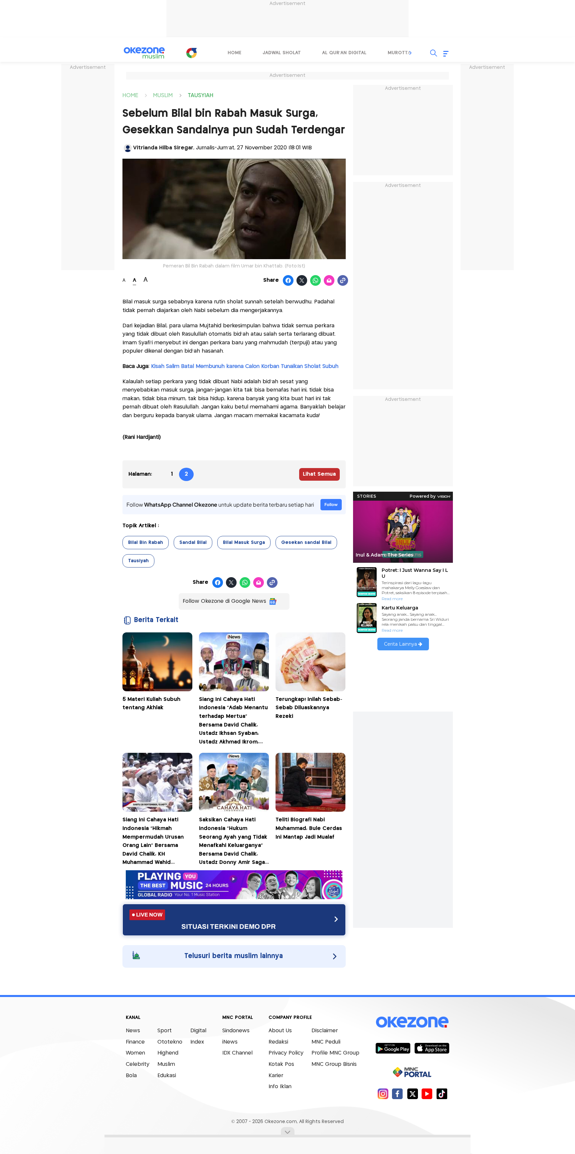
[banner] (234, 897)
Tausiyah (138, 561)
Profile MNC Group (335, 1053)
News (133, 1030)
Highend (167, 1053)
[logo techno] (144, 53)
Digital (198, 1030)
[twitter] (412, 1093)
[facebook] (397, 1093)
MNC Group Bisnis (334, 1064)
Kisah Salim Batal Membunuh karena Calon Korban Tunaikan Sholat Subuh (243, 366)
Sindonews (236, 1030)
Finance (135, 1042)
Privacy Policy (286, 1053)
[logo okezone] (412, 1022)
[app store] (431, 1048)
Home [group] (234, 53)
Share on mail (329, 281)
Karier (276, 1075)
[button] (410, 53)
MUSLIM (163, 94)
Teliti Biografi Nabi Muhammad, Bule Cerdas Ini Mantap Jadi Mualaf (309, 828)
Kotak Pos (281, 1064)
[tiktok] (441, 1093)
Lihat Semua (319, 474)
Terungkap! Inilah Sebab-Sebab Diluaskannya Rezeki (309, 708)
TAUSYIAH (200, 94)
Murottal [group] (400, 53)
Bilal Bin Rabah (145, 542)
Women (135, 1053)
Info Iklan (280, 1086)
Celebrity (137, 1064)
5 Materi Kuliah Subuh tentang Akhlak (151, 704)
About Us (280, 1030)
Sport (164, 1030)
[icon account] (127, 148)
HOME (130, 94)
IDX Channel (237, 1053)
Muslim (166, 1064)
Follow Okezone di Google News (224, 601)
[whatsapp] (315, 281)
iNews (230, 1042)
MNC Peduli (325, 1042)
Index (197, 1042)
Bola (131, 1075)
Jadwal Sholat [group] (282, 53)
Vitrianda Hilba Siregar (163, 147)
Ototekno (169, 1042)
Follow (331, 504)
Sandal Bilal (193, 542)
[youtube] (427, 1093)
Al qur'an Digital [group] (344, 53)
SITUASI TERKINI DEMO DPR (228, 926)
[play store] (392, 1048)
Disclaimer (324, 1030)
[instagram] (382, 1093)
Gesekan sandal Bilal (306, 542)
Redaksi (278, 1042)
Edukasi (166, 1075)
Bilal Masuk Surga (244, 542)
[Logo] (191, 53)
